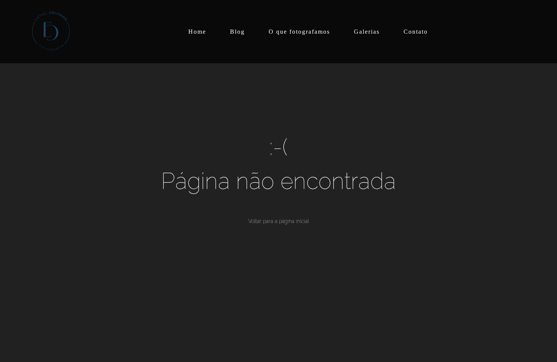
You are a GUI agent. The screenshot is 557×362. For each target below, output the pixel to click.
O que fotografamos (299, 31)
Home (197, 31)
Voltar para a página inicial (278, 221)
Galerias (367, 31)
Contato (416, 31)
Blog (237, 31)
